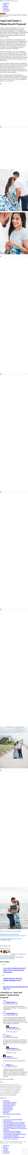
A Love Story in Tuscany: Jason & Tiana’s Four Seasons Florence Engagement (14, 970)
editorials (6, 1112)
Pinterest (17, 935)
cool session (15, 79)
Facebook (3, 935)
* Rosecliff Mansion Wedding (12, 1131)
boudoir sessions (8, 1108)
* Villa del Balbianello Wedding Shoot (14, 1125)
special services (7, 1109)
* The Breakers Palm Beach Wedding (14, 1134)
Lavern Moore (10, 1013)
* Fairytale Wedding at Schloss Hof (13, 1124)
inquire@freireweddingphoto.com (10, 938)
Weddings (6, 3)
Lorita (8, 1056)
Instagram (10, 935)
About (5, 5)
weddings (6, 1100)
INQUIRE (3, 13)
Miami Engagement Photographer (10, 931)
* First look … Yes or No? (10, 1138)
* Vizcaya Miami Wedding (11, 1136)
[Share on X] (9, 952)
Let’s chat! (6, 11)
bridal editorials (8, 1106)
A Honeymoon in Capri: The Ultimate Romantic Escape (12, 979)
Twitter (23, 935)
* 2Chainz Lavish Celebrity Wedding (14, 1122)
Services (5, 8)
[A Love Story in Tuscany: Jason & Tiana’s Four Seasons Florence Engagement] (3, 965)
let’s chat (5, 81)
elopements (7, 1111)
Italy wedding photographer (12, 1114)
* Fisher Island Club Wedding (12, 1133)
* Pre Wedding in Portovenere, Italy (14, 1127)
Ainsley (8, 1065)
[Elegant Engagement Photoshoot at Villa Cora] (3, 983)
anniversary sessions (9, 1105)
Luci (7, 1036)
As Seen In (6, 9)
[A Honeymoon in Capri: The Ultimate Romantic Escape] (3, 975)
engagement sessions (9, 1102)
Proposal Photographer (7, 956)
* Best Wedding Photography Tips (13, 1137)
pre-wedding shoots (9, 1103)
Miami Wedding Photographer (9, 934)
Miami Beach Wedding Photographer (12, 957)
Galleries (5, 6)
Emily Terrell (10, 1002)
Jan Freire (5, 16)
